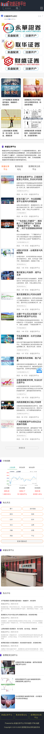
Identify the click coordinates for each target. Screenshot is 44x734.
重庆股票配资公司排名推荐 (29, 294)
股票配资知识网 (27, 727)
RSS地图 (27, 723)
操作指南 (33, 509)
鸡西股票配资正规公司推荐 (29, 401)
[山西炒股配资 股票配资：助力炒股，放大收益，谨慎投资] (11, 118)
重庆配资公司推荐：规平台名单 (29, 273)
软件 (32, 519)
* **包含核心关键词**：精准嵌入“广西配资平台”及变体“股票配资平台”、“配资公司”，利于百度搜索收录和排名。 (29, 225)
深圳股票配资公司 (23, 242)
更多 (39, 16)
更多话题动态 (22, 541)
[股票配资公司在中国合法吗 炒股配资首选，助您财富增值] (33, 87)
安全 (11, 525)
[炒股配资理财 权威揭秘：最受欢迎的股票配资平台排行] (8, 667)
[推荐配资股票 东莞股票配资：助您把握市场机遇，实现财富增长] (33, 118)
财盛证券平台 (6, 714)
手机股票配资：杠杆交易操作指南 (29, 337)
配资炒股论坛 (21, 264)
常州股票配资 (21, 328)
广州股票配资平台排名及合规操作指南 (29, 422)
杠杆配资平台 (21, 394)
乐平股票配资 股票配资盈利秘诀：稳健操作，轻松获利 (10, 102)
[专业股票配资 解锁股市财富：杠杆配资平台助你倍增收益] (8, 701)
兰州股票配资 (21, 213)
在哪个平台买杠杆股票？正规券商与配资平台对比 (29, 315)
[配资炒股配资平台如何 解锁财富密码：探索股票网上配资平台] (8, 684)
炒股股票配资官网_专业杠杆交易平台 (29, 381)
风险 (11, 536)
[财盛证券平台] (13, 3)
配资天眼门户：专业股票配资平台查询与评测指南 (29, 200)
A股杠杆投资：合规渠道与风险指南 (30, 251)
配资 (11, 514)
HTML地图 (35, 723)
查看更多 (22, 448)
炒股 (32, 530)
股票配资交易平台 (23, 191)
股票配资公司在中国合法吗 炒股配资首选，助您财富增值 (32, 102)
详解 (11, 530)
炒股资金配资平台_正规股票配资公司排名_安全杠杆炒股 (29, 178)
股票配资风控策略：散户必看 (29, 359)
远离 (32, 525)
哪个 (11, 509)
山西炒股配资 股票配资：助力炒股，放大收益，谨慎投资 (10, 133)
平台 (32, 536)
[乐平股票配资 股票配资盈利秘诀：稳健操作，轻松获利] (11, 87)
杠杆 (11, 519)
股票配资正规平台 (23, 350)
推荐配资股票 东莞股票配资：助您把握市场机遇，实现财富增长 (32, 133)
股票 (32, 514)
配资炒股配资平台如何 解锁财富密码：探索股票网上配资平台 (28, 680)
